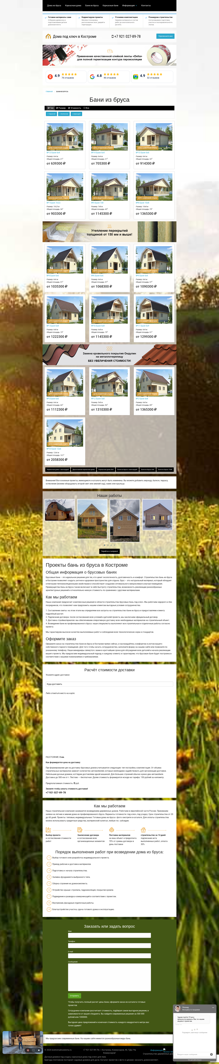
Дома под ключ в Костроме (74, 36)
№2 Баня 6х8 (142, 398)
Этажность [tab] (75, 108)
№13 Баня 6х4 (53, 152)
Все (87, 108)
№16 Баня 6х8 (98, 326)
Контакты (146, 5)
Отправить (74, 996)
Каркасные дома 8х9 (106, 469)
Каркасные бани (110, 5)
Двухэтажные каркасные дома (83, 469)
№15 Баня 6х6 (142, 152)
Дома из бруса (54, 5)
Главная (49, 91)
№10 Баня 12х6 (54, 449)
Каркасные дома (73, 5)
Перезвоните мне (165, 36)
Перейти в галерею (109, 551)
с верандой (76, 114)
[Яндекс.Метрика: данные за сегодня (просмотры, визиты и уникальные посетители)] (169, 1050)
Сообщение (73, 962)
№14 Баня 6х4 (98, 152)
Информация (128, 5)
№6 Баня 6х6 (97, 275)
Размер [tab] (62, 108)
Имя (70, 931)
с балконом (64, 114)
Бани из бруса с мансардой (127, 469)
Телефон (71, 941)
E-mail (70, 952)
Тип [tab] (52, 108)
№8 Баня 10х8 (142, 203)
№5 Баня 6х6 (53, 398)
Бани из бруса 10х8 (165, 469)
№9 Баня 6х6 (142, 275)
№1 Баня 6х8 (53, 326)
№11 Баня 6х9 (142, 326)
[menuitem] (54, 5)
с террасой (51, 114)
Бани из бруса (92, 5)
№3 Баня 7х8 (97, 203)
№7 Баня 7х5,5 (53, 203)
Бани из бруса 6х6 (147, 469)
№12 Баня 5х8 (98, 398)
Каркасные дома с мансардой (58, 469)
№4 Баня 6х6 (53, 275)
